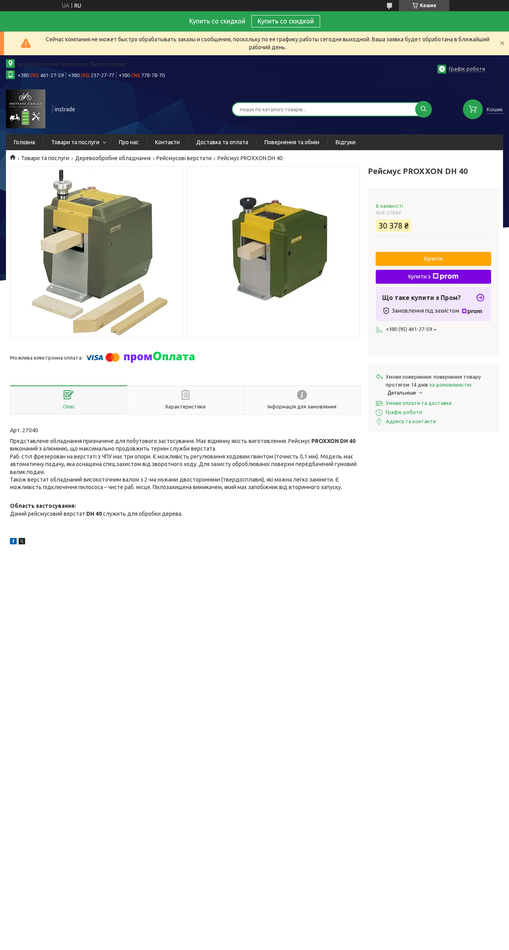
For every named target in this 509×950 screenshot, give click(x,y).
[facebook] (13, 542)
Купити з (419, 276)
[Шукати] (423, 109)
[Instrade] (25, 108)
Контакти (167, 142)
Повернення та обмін (291, 142)
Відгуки (346, 142)
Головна (24, 142)
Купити (433, 258)
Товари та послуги (75, 142)
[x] (22, 542)
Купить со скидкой (286, 21)
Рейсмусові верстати (184, 158)
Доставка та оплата (222, 142)
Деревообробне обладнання (113, 158)
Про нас (129, 142)
